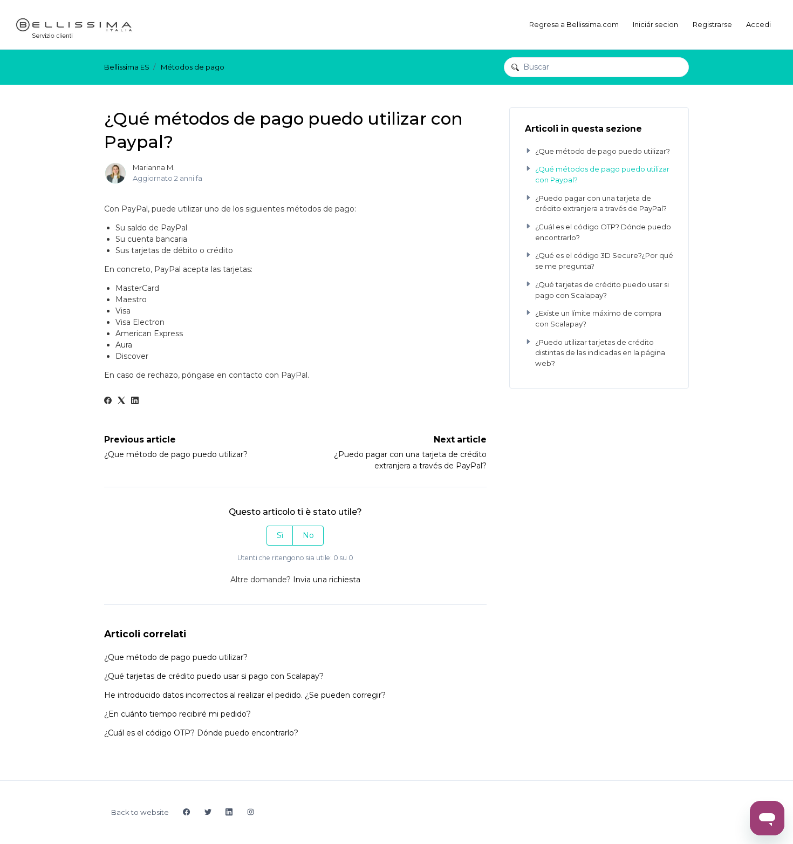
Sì (280, 535)
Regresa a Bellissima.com (574, 24)
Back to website (140, 812)
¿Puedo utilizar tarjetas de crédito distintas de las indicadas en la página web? (600, 352)
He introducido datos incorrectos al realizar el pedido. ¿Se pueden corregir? (245, 695)
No (308, 535)
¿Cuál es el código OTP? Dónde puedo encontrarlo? (201, 733)
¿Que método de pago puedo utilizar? (176, 454)
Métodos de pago (192, 67)
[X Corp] (121, 401)
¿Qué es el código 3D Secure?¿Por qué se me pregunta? (604, 260)
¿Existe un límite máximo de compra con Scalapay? (598, 318)
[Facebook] (108, 401)
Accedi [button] (758, 24)
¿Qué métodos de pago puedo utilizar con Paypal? (602, 174)
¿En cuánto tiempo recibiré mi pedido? (177, 714)
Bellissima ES (126, 67)
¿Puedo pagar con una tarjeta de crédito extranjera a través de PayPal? (601, 203)
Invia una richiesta (326, 579)
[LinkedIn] (135, 401)
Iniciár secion (655, 24)
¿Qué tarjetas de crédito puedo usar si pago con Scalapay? (214, 676)
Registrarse (712, 24)
